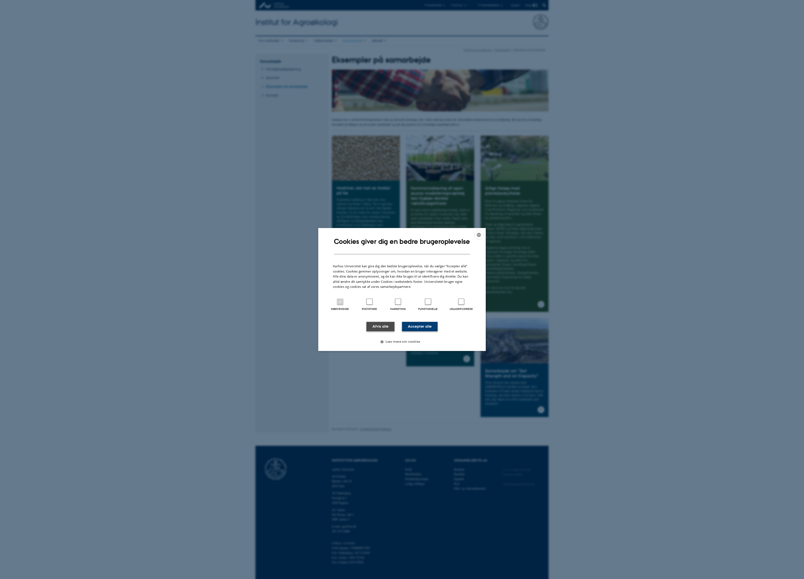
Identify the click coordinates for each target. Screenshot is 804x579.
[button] (402, 341)
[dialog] (402, 289)
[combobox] (479, 235)
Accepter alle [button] (420, 326)
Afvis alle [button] (380, 326)
